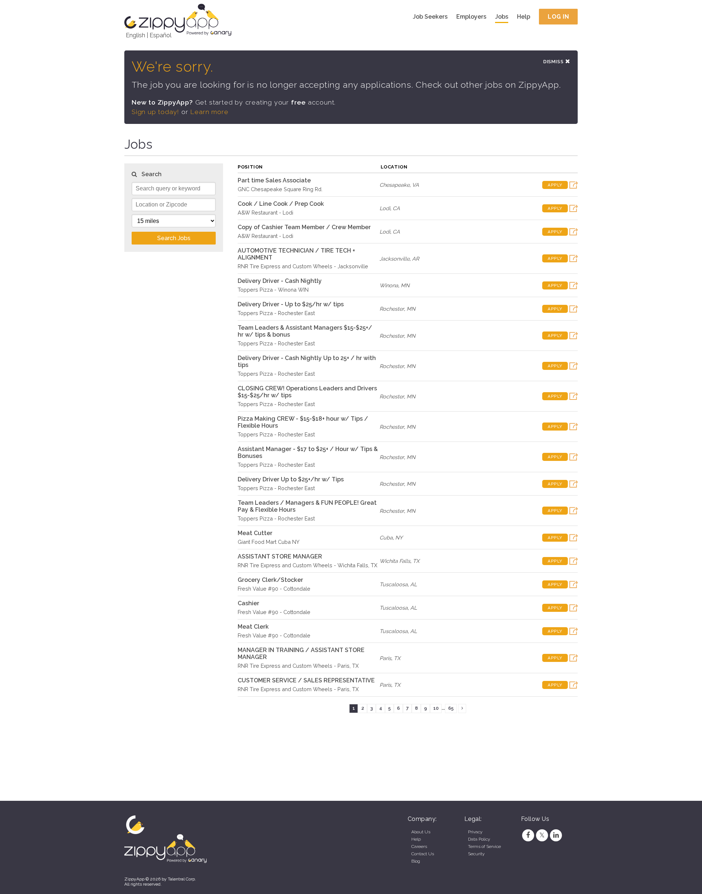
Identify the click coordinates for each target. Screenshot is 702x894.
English (135, 35)
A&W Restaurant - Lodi (265, 212)
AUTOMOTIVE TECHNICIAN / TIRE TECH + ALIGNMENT (296, 254)
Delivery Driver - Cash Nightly (280, 280)
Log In (558, 16)
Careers (419, 846)
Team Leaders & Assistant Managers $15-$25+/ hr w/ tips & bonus (305, 331)
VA (415, 185)
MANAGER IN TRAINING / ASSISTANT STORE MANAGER (301, 653)
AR (415, 258)
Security (476, 853)
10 (436, 708)
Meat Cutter (255, 533)
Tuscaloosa (394, 584)
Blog (415, 861)
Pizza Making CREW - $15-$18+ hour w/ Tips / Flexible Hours (303, 422)
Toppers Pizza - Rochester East (276, 313)
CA (396, 208)
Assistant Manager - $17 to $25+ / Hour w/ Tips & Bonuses (308, 452)
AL (413, 584)
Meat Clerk (253, 626)
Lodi (385, 208)
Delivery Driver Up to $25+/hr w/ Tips (291, 479)
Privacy (475, 831)
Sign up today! (155, 111)
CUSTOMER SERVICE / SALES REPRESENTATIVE (306, 680)
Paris (385, 658)
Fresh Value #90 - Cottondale (274, 589)
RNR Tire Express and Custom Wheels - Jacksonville (303, 266)
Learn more (209, 111)
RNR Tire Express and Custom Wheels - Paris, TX (298, 666)
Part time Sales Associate (274, 180)
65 (451, 708)
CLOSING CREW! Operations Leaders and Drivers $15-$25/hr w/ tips (307, 392)
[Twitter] (542, 835)
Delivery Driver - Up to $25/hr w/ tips (291, 304)
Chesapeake (395, 185)
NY (399, 537)
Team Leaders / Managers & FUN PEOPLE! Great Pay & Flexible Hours (307, 506)
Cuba (386, 537)
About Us (420, 831)
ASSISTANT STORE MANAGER (280, 556)
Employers (471, 16)
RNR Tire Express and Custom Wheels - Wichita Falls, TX (307, 565)
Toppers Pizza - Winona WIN (273, 290)
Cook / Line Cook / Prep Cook (281, 203)
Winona (389, 285)
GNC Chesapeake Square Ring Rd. (280, 189)
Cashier (248, 603)
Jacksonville (395, 258)
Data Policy (479, 839)
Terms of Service (484, 846)
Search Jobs (173, 238)
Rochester (392, 309)
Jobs (501, 16)
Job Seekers (430, 16)
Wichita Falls (395, 561)
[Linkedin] (556, 835)
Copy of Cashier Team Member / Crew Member (304, 227)
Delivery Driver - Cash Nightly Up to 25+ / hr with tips (307, 361)
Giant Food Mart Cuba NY (268, 542)
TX (416, 561)
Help (523, 16)
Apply (555, 184)
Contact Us (422, 853)
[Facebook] (528, 835)
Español (160, 35)
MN (405, 285)
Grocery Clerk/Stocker (270, 579)
